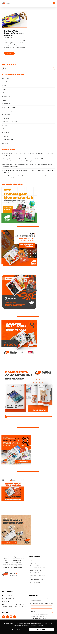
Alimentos (6, 78)
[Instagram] (7, 616)
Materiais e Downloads (10, 121)
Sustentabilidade (8, 139)
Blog (4, 85)
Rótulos (5, 136)
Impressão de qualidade (10, 107)
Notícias (5, 125)
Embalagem (7, 103)
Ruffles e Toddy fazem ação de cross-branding (14, 33)
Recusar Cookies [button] (15, 629)
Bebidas (5, 82)
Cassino (5, 93)
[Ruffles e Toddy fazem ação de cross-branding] (14, 19)
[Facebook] (3, 616)
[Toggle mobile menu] (54, 3)
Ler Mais (9, 53)
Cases (4, 89)
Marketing (6, 118)
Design (5, 100)
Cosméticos (6, 96)
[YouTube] (11, 616)
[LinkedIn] (14, 616)
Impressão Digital (8, 111)
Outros (5, 129)
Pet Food (6, 132)
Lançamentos (7, 114)
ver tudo (5, 143)
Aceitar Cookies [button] (41, 629)
